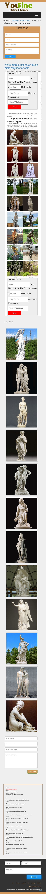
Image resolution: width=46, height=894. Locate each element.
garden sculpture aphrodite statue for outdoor (15, 844)
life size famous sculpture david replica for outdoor (16, 811)
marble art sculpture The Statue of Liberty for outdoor (17, 852)
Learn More (22, 335)
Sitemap (40, 890)
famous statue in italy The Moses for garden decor (16, 803)
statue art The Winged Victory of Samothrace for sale (17, 848)
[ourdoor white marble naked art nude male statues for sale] (22, 155)
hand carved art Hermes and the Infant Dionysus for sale (17, 818)
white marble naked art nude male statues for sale (21, 66)
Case (7, 797)
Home (13, 883)
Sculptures (24, 883)
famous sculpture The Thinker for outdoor (15, 826)
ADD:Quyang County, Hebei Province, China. (14, 794)
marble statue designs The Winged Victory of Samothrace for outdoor (20, 837)
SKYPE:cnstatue (9, 790)
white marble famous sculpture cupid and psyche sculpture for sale (19, 814)
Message (15, 21)
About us (18, 883)
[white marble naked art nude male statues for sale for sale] (22, 253)
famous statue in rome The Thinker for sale (15, 833)
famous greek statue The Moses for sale (14, 840)
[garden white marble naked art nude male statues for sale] (22, 204)
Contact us (8, 787)
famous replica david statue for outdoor (14, 807)
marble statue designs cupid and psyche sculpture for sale (18, 800)
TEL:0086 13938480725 (10, 793)
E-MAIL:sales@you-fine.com (11, 789)
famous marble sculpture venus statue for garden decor (17, 822)
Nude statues (25, 21)
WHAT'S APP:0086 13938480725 (12, 792)
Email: (35, 886)
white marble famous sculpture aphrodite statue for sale (17, 829)
